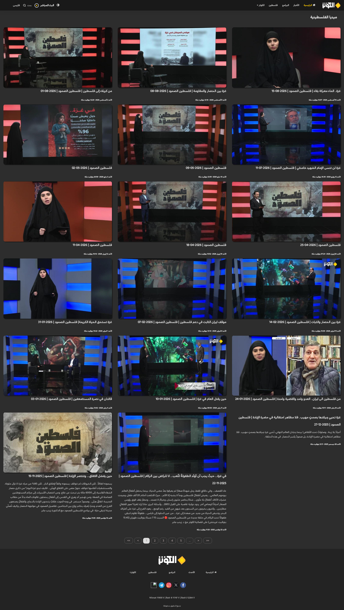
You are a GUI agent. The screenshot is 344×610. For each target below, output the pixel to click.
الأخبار (296, 5)
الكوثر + (260, 5)
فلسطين (273, 5)
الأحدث (191, 572)
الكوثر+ (133, 572)
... (189, 540)
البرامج (285, 5)
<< (207, 540)
